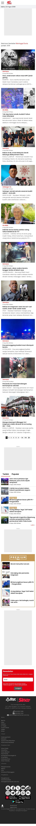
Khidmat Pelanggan (7, 772)
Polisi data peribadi (21, 684)
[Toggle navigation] (2, 2)
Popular (15, 474)
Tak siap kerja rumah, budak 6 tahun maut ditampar (16, 115)
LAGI (32, 525)
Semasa (5, 71)
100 (26, 437)
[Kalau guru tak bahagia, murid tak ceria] (6, 602)
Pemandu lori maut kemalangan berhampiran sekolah (14, 385)
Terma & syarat (7, 684)
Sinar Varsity (5, 761)
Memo (3, 768)
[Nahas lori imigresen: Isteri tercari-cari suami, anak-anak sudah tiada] (18, 290)
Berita (3, 720)
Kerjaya (3, 739)
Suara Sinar (5, 727)
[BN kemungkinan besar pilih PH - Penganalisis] (4, 500)
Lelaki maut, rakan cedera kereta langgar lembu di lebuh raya (15, 269)
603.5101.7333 (19, 713)
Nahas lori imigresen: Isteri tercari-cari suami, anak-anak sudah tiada (17, 308)
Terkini (6, 474)
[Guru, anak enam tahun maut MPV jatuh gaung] (18, 59)
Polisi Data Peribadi (7, 742)
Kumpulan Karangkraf (8, 755)
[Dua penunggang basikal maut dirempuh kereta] (18, 329)
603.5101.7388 (18, 711)
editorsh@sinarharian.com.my (19, 715)
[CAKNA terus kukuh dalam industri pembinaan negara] (4, 491)
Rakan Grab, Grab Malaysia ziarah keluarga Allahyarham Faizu (15, 154)
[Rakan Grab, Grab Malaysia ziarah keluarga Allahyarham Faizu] (18, 136)
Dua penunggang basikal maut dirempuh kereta (18, 346)
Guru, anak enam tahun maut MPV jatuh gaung (17, 77)
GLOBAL (5, 110)
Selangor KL (6, 187)
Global (3, 724)
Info (2, 770)
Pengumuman (5, 767)
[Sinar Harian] (9, 3)
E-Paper (3, 726)
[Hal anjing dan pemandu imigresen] (6, 575)
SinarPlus (4, 750)
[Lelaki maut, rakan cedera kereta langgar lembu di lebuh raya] (18, 252)
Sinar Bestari (5, 752)
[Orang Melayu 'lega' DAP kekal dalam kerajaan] (4, 510)
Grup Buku (4, 757)
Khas (2, 731)
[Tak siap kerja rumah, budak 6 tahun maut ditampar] (18, 98)
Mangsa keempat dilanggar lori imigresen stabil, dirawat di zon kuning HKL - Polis (16, 424)
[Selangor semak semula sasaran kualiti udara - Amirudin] (18, 175)
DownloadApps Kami (13, 806)
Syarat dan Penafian (8, 741)
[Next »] (29, 437)
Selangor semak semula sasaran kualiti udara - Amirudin (17, 192)
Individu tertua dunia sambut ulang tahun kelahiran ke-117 (15, 231)
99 (22, 437)
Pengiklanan (5, 778)
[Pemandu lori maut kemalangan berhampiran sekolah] (18, 367)
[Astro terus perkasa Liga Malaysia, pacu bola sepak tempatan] (4, 481)
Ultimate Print (5, 759)
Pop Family (4, 754)
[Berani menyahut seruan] (6, 565)
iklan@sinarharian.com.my (10, 781)
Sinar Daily (4, 748)
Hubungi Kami (5, 737)
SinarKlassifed (6, 780)
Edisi (2, 722)
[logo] (11, 700)
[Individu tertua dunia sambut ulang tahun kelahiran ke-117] (18, 213)
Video (3, 729)
